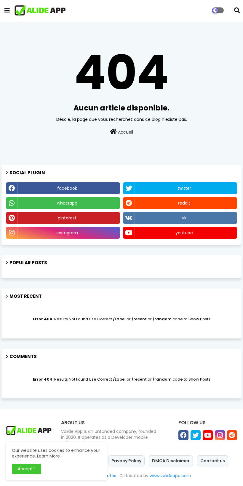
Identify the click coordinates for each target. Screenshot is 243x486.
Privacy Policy (126, 461)
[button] (237, 10)
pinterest (67, 218)
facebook (67, 188)
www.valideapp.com (170, 476)
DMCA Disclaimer (171, 461)
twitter (184, 188)
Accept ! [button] (26, 469)
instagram (67, 233)
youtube (184, 233)
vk (184, 218)
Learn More (48, 456)
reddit (184, 203)
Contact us (212, 461)
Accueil (125, 132)
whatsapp (67, 203)
